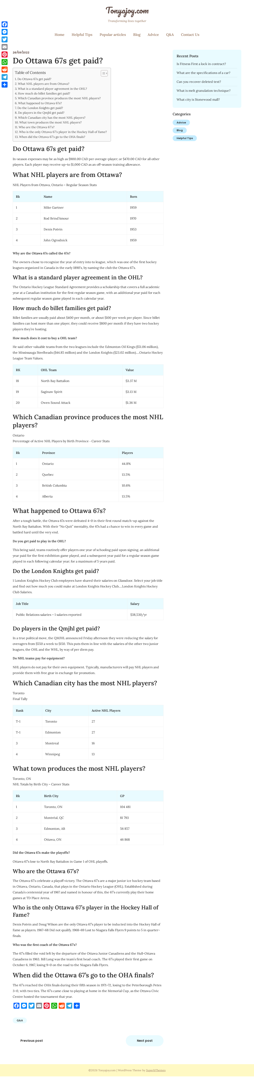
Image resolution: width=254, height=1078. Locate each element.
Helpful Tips (82, 34)
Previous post (31, 1040)
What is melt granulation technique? (204, 91)
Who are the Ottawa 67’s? (36, 127)
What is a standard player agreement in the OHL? (52, 89)
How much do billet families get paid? (44, 93)
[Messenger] (4, 32)
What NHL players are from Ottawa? (43, 84)
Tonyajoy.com (127, 10)
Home (59, 34)
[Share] (4, 84)
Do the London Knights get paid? (40, 108)
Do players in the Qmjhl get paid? (41, 113)
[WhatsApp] (4, 62)
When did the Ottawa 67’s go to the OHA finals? (52, 137)
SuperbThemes (155, 1070)
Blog (136, 34)
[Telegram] (4, 77)
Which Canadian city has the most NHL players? (51, 117)
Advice (153, 34)
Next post (145, 1040)
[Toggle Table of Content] (102, 73)
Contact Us (190, 34)
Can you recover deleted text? (199, 82)
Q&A (170, 34)
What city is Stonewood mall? (198, 99)
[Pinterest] (4, 54)
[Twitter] (4, 39)
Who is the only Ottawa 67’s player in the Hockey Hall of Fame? (63, 132)
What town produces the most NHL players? (50, 122)
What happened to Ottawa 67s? (40, 103)
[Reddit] (4, 69)
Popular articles (113, 34)
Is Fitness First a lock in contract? (201, 64)
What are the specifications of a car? (203, 73)
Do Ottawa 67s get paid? (34, 79)
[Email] (4, 47)
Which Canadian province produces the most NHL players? (59, 98)
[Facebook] (4, 24)
